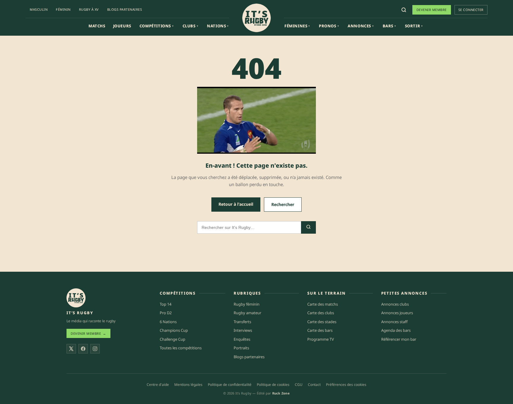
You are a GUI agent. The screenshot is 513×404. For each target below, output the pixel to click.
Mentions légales (188, 384)
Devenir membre (432, 9)
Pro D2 (166, 312)
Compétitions (157, 26)
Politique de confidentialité (229, 384)
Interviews (243, 330)
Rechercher (282, 204)
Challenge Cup (172, 339)
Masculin (39, 9)
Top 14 (165, 304)
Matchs (96, 26)
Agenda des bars (396, 330)
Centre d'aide (158, 384)
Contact (314, 384)
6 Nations (168, 321)
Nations (218, 26)
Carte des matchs (322, 304)
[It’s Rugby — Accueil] (76, 297)
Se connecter (471, 9)
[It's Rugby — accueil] (256, 18)
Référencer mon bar (398, 339)
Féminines (297, 26)
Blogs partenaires (124, 9)
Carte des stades (321, 321)
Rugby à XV (89, 9)
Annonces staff (394, 321)
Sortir (414, 26)
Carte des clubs (320, 312)
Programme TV (320, 339)
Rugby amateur (247, 312)
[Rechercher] (404, 10)
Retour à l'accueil (235, 204)
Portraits (241, 347)
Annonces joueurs (397, 312)
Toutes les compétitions (181, 347)
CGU (299, 384)
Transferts (242, 321)
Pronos (329, 26)
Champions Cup (174, 330)
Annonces (360, 26)
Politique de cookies (273, 384)
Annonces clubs (395, 304)
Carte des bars (319, 330)
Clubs (190, 26)
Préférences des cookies (346, 384)
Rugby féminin (246, 304)
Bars (389, 26)
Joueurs (122, 26)
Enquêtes (242, 339)
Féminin (63, 9)
